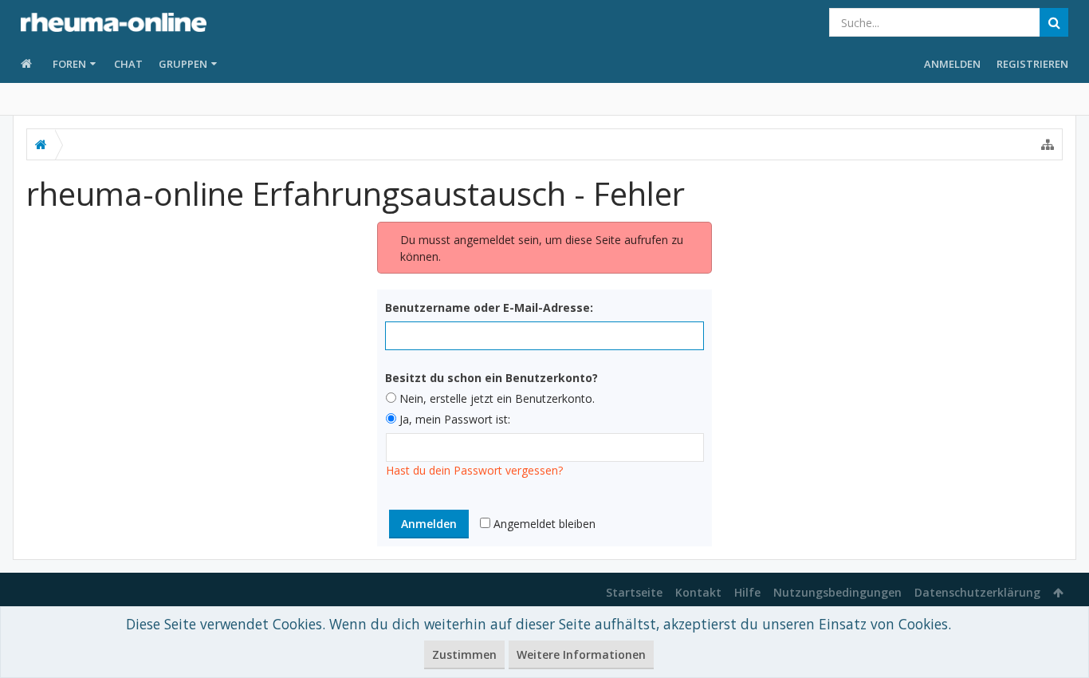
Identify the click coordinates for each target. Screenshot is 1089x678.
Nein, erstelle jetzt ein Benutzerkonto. (495, 398)
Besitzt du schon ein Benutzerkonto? (491, 377)
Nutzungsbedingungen (837, 592)
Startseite (634, 592)
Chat (128, 64)
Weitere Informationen (581, 654)
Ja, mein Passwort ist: (453, 419)
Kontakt (698, 592)
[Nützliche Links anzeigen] (1047, 144)
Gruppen (183, 64)
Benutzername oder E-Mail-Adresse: (489, 307)
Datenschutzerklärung (977, 592)
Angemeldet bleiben (543, 523)
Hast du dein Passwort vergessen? (474, 470)
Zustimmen (464, 654)
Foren (69, 64)
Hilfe (747, 592)
